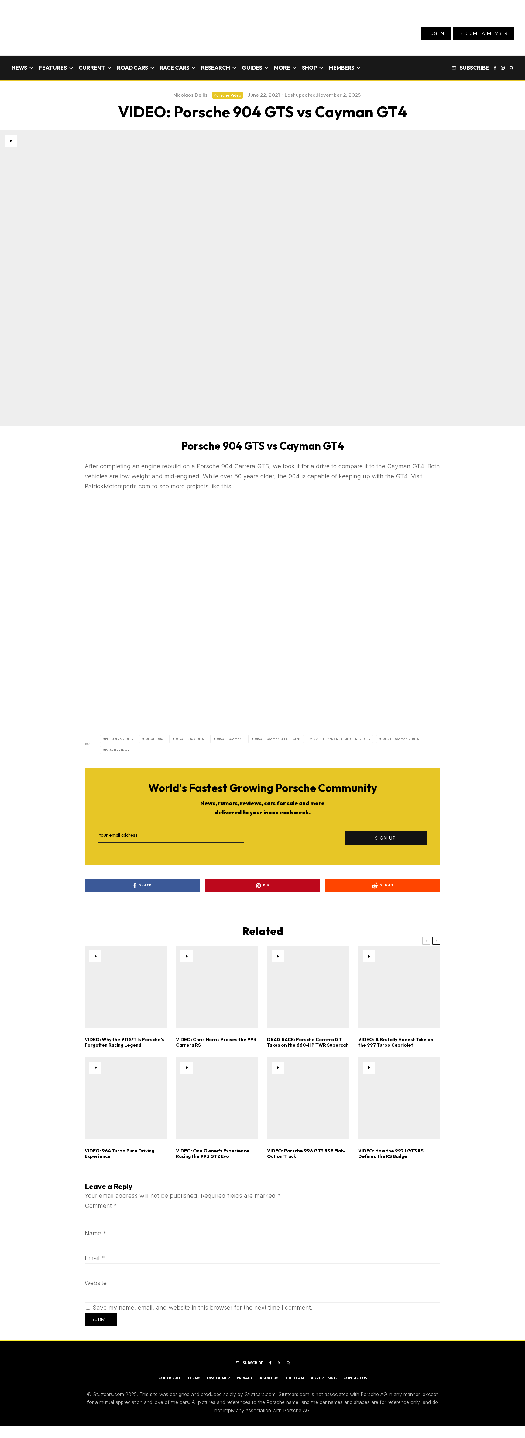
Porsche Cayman (228, 738)
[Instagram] (503, 68)
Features (53, 67)
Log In (435, 33)
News (19, 67)
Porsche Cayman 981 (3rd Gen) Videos (341, 738)
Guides (252, 67)
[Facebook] (495, 68)
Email (95, 1258)
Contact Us (355, 1378)
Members (341, 67)
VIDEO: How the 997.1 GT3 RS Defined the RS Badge (391, 1153)
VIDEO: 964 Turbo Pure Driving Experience (119, 1153)
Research (215, 67)
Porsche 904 (153, 738)
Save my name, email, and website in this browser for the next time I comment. (203, 1307)
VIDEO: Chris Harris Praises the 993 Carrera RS (216, 1042)
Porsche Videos (117, 749)
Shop (309, 67)
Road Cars (132, 67)
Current (92, 67)
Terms (193, 1378)
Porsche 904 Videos (189, 738)
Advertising (324, 1378)
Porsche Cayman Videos (400, 738)
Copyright (169, 1378)
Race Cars (174, 67)
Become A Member (484, 33)
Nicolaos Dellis (190, 95)
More (282, 67)
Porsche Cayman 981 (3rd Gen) (276, 738)
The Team (294, 1378)
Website (96, 1283)
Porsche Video (227, 95)
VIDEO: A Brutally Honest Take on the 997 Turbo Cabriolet (395, 1042)
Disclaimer (218, 1378)
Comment (101, 1205)
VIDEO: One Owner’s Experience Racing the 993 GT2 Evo (212, 1153)
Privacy (245, 1378)
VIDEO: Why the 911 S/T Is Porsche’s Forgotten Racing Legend (124, 1042)
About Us (268, 1378)
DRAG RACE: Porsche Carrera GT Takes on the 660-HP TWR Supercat (307, 1042)
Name (95, 1233)
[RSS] (279, 1363)
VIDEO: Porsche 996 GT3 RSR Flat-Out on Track (306, 1153)
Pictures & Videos (119, 738)
